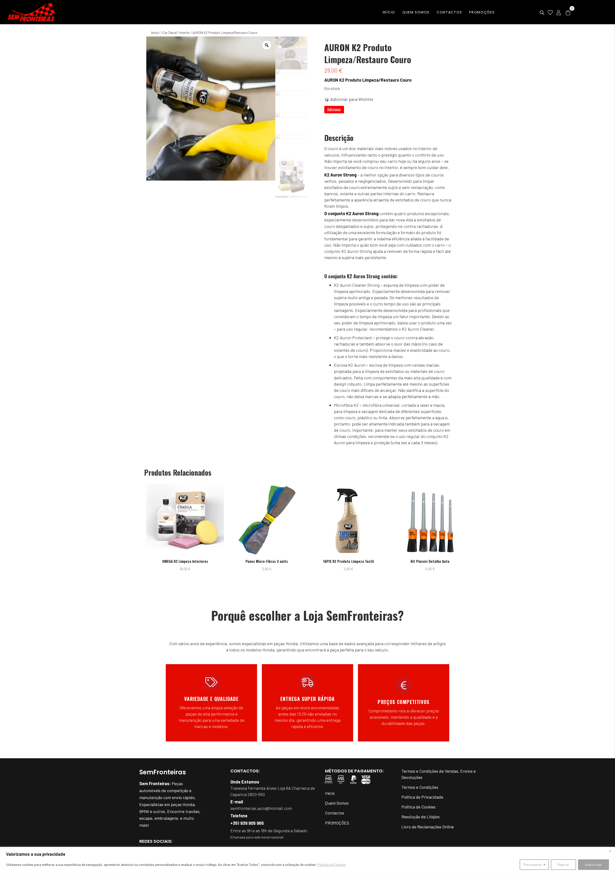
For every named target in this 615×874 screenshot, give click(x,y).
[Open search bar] (542, 13)
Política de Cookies (331, 864)
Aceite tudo (593, 864)
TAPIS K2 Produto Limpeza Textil (348, 561)
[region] (307, 860)
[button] (348, 99)
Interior (184, 32)
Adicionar (334, 109)
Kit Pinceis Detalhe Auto (430, 561)
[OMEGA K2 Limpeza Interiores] (185, 520)
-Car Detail (169, 32)
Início (155, 32)
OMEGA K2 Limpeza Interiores (185, 561)
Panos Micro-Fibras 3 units (267, 561)
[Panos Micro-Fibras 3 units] (267, 520)
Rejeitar (563, 864)
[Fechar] (610, 851)
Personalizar (532, 864)
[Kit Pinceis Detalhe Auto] (430, 520)
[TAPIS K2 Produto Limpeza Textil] (348, 520)
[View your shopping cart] (568, 12)
